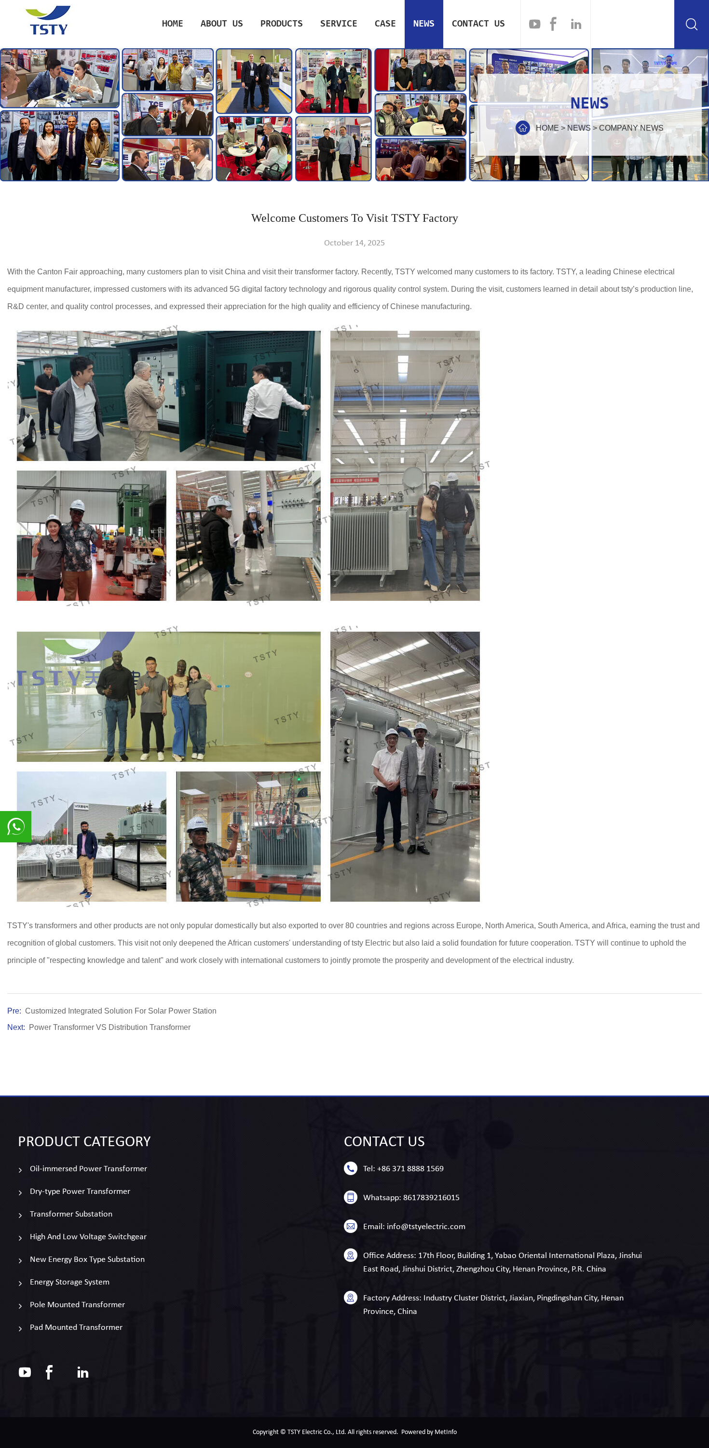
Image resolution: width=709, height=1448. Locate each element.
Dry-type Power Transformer (80, 1191)
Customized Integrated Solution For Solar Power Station (121, 1011)
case (385, 24)
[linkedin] (576, 24)
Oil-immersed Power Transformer (88, 1169)
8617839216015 (431, 1198)
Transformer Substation (71, 1214)
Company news (631, 128)
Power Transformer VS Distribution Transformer (110, 1027)
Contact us (478, 24)
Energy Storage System (69, 1282)
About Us (222, 24)
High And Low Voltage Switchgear (88, 1237)
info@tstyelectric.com (426, 1226)
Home (172, 24)
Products (281, 24)
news (424, 24)
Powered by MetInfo (429, 1432)
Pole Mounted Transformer (77, 1305)
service (338, 24)
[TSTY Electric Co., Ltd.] (48, 20)
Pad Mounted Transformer (76, 1327)
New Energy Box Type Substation (87, 1259)
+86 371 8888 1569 (410, 1169)
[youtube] (535, 24)
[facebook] (553, 24)
